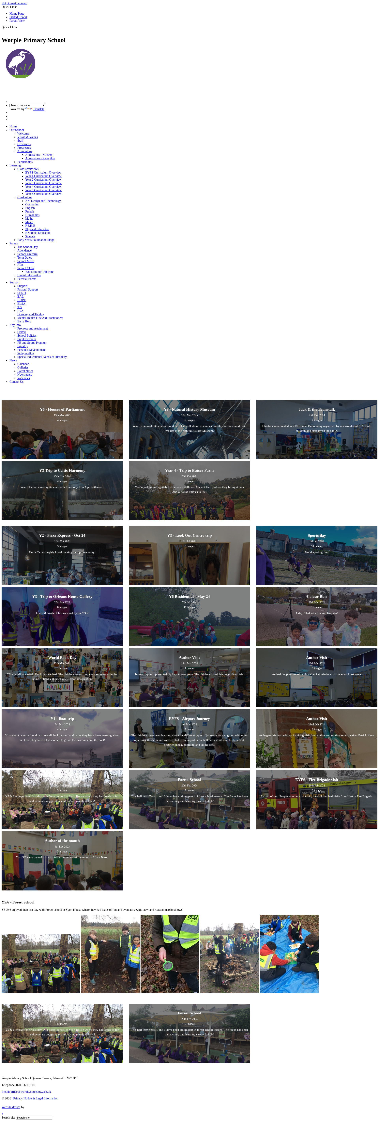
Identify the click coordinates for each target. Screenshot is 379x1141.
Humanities (32, 215)
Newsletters (24, 374)
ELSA (21, 303)
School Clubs (25, 268)
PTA (20, 264)
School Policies (27, 335)
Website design (11, 1107)
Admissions (24, 151)
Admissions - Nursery (39, 154)
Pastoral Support (27, 289)
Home (13, 126)
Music (29, 222)
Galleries (22, 367)
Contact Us (16, 381)
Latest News (25, 371)
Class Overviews (27, 169)
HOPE (21, 300)
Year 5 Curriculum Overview (43, 190)
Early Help (24, 321)
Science (30, 236)
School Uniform (27, 254)
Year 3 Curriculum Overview (43, 183)
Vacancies (23, 378)
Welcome (23, 133)
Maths (29, 218)
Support (14, 282)
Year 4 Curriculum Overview (43, 186)
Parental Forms (26, 278)
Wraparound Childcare (39, 271)
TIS (19, 307)
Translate (38, 109)
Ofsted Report (18, 17)
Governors (24, 144)
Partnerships (25, 161)
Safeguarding (25, 353)
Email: (26, 1091)
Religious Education (38, 232)
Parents (14, 243)
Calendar (23, 364)
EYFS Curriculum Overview (43, 172)
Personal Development (31, 349)
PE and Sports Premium (32, 342)
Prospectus (24, 147)
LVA (20, 310)
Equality (22, 346)
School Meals (25, 261)
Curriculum (24, 197)
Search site (8, 1117)
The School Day (27, 247)
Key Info (15, 325)
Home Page (16, 13)
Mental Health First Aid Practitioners (40, 317)
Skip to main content (14, 3)
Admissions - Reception (40, 158)
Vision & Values (27, 137)
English (30, 208)
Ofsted (21, 332)
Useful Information (29, 275)
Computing (32, 204)
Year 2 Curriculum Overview (43, 179)
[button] (18, 27)
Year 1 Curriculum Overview (43, 176)
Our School (16, 130)
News (13, 360)
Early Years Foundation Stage (35, 239)
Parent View (17, 20)
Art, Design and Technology (43, 200)
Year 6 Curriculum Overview (43, 193)
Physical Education (37, 229)
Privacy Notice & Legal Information (35, 1098)
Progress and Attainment (32, 328)
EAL (20, 296)
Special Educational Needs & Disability (42, 356)
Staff (20, 140)
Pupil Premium (26, 339)
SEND (21, 293)
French (29, 211)
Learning (15, 165)
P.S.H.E (30, 225)
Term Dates (24, 257)
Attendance (24, 250)
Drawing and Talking (30, 314)
